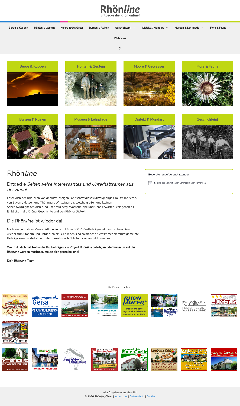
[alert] (189, 183)
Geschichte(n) (123, 27)
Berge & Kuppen (18, 27)
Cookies (151, 396)
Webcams (120, 38)
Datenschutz (137, 396)
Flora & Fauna (218, 27)
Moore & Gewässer (72, 27)
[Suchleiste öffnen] (120, 49)
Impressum (121, 396)
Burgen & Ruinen (99, 27)
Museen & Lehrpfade (187, 27)
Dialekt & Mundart (153, 27)
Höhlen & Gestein (44, 27)
